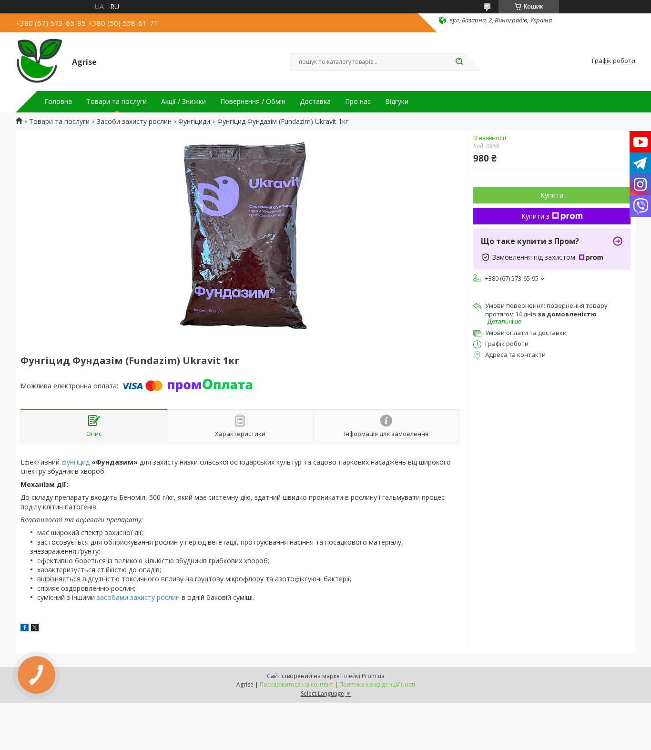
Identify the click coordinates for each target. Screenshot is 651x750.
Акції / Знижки (183, 101)
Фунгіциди (194, 121)
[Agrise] (39, 61)
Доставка (315, 101)
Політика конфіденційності (377, 684)
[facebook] (24, 628)
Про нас (358, 101)
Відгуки (396, 101)
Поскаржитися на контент (296, 684)
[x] (35, 628)
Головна (58, 101)
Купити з (535, 216)
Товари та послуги (116, 101)
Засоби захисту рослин (134, 121)
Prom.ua (373, 676)
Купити (551, 195)
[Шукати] (458, 62)
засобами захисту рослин (138, 597)
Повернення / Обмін (252, 101)
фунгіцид (75, 461)
